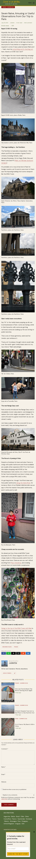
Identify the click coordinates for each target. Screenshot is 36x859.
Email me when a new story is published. (14, 789)
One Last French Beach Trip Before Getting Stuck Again (23, 689)
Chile (22, 816)
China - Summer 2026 (21, 718)
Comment (4, 749)
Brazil (18, 816)
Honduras (29, 819)
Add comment (28, 23)
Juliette (12, 23)
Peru (19, 821)
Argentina (7, 816)
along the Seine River (23, 483)
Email (3, 774)
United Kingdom (9, 824)
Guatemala (21, 819)
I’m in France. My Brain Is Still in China (24, 725)
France (16, 647)
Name (3, 767)
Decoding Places (7, 647)
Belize (13, 816)
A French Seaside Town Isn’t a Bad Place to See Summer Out (24, 712)
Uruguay (18, 824)
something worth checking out (23, 49)
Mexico (6, 821)
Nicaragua (13, 821)
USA (23, 824)
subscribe (4, 799)
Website (3, 782)
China (27, 816)
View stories (7, 673)
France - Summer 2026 (21, 683)
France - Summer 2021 (8, 7)
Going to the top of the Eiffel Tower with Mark (16, 628)
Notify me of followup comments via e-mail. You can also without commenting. (17, 798)
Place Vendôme (16, 563)
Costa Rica (7, 819)
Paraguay (25, 821)
